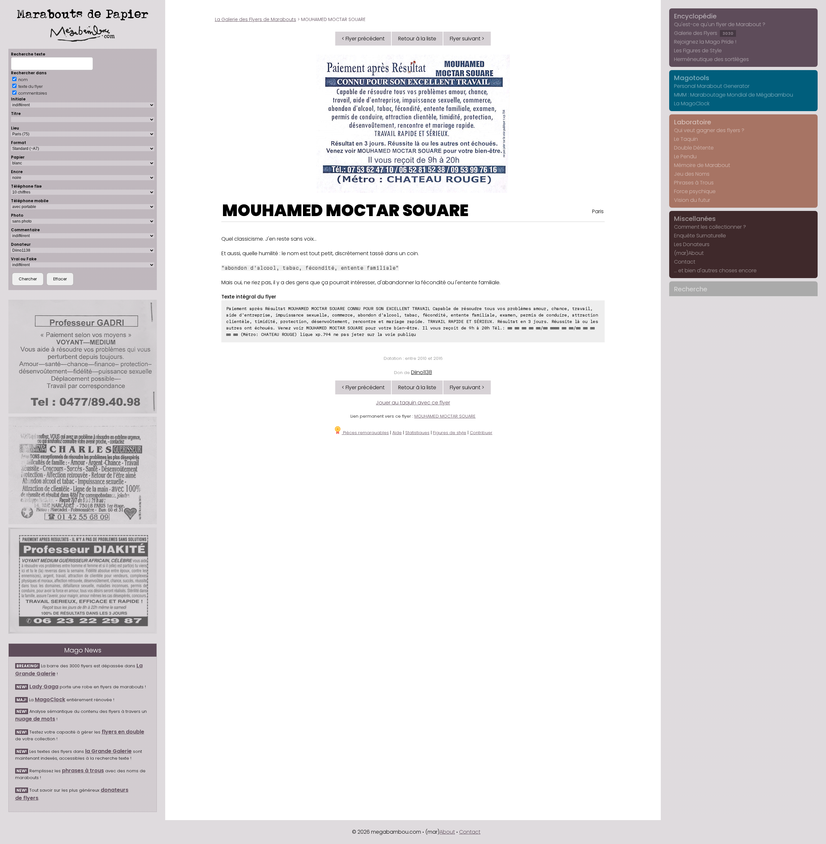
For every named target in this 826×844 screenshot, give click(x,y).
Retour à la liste (417, 38)
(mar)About (689, 253)
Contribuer (481, 433)
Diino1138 (421, 372)
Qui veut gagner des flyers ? (709, 130)
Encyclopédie (695, 16)
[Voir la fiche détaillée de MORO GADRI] (82, 356)
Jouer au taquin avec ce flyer (413, 402)
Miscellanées (695, 218)
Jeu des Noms (692, 174)
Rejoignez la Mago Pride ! (705, 42)
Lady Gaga (43, 686)
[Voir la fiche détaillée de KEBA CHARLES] (82, 470)
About (447, 832)
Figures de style (449, 433)
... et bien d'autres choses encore (715, 270)
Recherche (690, 289)
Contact (684, 262)
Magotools (691, 77)
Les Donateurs (692, 244)
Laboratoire (692, 122)
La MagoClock (692, 103)
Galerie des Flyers (703, 33)
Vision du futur (692, 200)
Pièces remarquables (365, 433)
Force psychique (695, 191)
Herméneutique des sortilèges (711, 59)
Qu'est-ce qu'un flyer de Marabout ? (719, 24)
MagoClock (50, 699)
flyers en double (123, 731)
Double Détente (694, 147)
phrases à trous (83, 770)
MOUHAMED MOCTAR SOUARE (345, 210)
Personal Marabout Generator (712, 86)
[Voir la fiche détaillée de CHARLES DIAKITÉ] (82, 580)
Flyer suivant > (467, 38)
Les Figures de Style (698, 50)
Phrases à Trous (694, 182)
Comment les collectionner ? (710, 227)
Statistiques (417, 433)
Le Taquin (686, 139)
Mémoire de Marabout (702, 165)
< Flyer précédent (363, 38)
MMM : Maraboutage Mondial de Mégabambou (733, 95)
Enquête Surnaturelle (700, 235)
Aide (397, 433)
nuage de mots (35, 719)
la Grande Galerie (108, 751)
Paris (598, 211)
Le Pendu (685, 156)
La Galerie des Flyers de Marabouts (255, 19)
